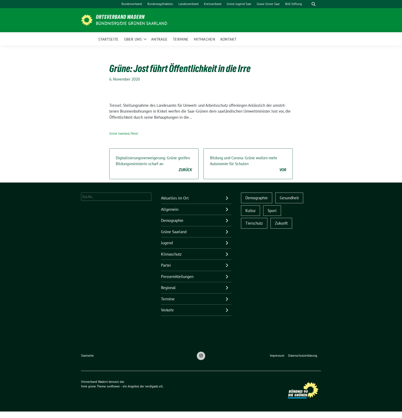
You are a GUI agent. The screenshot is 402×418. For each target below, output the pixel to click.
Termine (168, 298)
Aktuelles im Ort (175, 198)
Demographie (172, 220)
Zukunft (281, 223)
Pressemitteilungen (177, 276)
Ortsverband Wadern (120, 17)
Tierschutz (254, 223)
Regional (168, 287)
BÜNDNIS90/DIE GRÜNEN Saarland (131, 23)
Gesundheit (289, 197)
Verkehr (167, 310)
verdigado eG (154, 386)
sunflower (113, 386)
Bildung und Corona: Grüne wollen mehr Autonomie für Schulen (248, 163)
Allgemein (169, 209)
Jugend (167, 242)
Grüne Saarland (119, 133)
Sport (272, 210)
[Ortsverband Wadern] (87, 19)
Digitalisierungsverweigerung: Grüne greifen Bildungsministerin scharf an (154, 163)
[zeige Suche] (313, 4)
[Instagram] (201, 356)
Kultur (250, 210)
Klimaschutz (171, 254)
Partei (134, 133)
